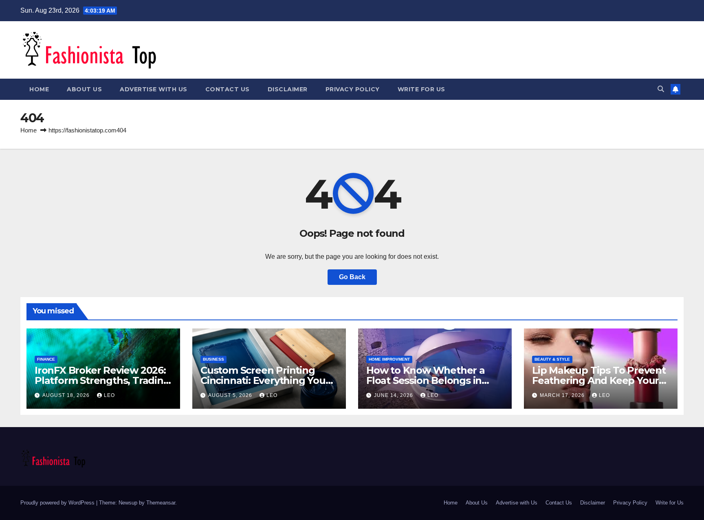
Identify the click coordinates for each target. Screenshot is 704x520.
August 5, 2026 (231, 395)
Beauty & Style (552, 359)
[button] (661, 89)
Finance (46, 359)
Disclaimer (288, 89)
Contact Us (227, 89)
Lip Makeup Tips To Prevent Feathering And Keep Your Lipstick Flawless (599, 380)
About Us (84, 89)
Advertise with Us (153, 89)
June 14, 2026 (394, 395)
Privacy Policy (353, 89)
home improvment (389, 359)
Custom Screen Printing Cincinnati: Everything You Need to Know (263, 380)
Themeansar (160, 503)
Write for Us (421, 89)
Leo (109, 395)
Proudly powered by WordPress (58, 503)
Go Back (352, 276)
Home (39, 89)
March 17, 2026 (563, 395)
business (213, 359)
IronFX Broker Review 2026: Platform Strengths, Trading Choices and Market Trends (102, 380)
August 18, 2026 (66, 395)
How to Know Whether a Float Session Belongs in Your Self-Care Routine (425, 380)
